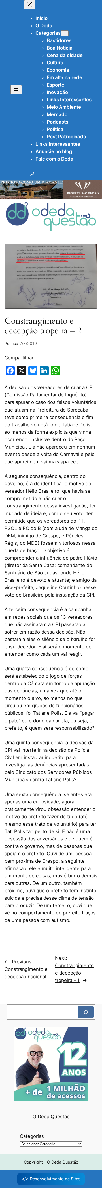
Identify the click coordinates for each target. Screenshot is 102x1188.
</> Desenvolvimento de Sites (51, 1178)
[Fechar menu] (29, 4)
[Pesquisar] (86, 1012)
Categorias (32, 1136)
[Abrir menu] (16, 89)
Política (11, 343)
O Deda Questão (51, 1116)
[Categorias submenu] (65, 33)
